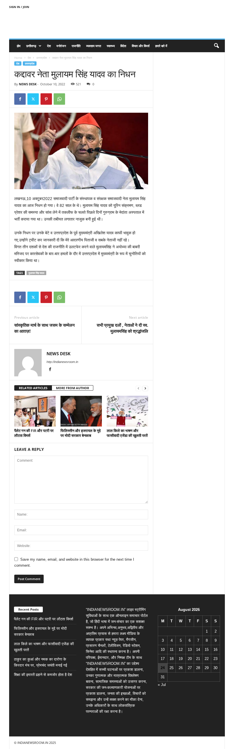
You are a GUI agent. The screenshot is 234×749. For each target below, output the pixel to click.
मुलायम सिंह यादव (36, 273)
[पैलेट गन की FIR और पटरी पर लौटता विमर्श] (35, 411)
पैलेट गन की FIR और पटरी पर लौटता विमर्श (34, 433)
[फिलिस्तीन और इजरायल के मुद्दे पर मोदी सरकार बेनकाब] (81, 411)
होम (19, 46)
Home (18, 58)
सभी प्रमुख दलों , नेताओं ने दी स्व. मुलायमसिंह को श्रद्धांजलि (122, 328)
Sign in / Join (19, 7)
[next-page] (145, 388)
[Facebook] (20, 99)
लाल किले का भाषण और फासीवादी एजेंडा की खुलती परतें (127, 433)
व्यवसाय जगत (93, 46)
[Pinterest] (46, 99)
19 (181, 659)
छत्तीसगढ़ (31, 46)
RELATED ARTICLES (33, 388)
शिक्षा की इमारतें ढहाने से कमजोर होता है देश (43, 675)
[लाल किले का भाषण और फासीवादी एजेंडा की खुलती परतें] (127, 411)
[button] (216, 46)
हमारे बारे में (161, 46)
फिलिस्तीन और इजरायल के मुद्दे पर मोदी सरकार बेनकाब (80, 433)
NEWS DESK (28, 84)
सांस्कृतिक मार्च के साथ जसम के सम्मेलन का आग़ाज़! (44, 328)
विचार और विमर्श (141, 46)
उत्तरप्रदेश (41, 58)
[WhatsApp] (59, 99)
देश (49, 46)
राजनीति (76, 46)
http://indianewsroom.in (62, 362)
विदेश (123, 46)
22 (207, 659)
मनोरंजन (61, 46)
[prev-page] (138, 388)
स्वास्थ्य (111, 46)
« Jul (162, 685)
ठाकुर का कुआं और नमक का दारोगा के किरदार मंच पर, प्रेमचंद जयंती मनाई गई (40, 662)
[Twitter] (33, 99)
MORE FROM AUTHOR (72, 388)
